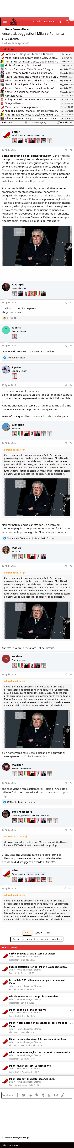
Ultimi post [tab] (8, 49)
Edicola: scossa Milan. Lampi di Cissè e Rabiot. (34, 996)
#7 (71, 674)
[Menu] (5, 21)
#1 (71, 149)
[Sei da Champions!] (26, 145)
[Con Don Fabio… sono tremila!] (32, 145)
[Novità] (60, 21)
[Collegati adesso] (8, 137)
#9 (71, 829)
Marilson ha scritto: (14, 836)
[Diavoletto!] (15, 145)
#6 (71, 565)
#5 (71, 442)
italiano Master (13, 1145)
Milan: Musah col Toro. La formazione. (30, 1065)
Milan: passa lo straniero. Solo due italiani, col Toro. (37, 1039)
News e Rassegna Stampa (29, 956)
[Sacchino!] (44, 145)
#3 (71, 345)
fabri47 (16, 327)
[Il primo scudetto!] (38, 298)
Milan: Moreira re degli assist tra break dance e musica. (40, 1052)
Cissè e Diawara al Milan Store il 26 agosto (32, 953)
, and (30, 538)
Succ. (37, 932)
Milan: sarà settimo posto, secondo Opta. (32, 1079)
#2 (71, 302)
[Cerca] (67, 21)
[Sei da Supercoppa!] (38, 145)
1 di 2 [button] (27, 932)
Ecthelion (18, 424)
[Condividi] (66, 150)
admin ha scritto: (12, 449)
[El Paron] (21, 145)
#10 (70, 888)
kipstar (16, 367)
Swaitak (17, 656)
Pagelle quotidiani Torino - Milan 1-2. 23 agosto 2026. (38, 966)
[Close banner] (71, 19)
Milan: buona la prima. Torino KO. (27, 1009)
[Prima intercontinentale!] (49, 145)
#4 (71, 385)
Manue (16, 547)
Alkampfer (19, 284)
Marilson (17, 764)
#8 (71, 782)
